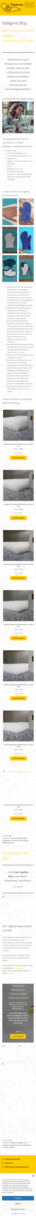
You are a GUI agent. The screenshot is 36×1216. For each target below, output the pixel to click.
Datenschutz (15, 1213)
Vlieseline (12, 1147)
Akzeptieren (18, 1198)
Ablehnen (18, 1204)
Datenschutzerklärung (12, 1159)
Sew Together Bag (25, 1145)
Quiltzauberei (18, 968)
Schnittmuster (14, 1145)
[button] (33, 1176)
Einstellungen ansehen (18, 1209)
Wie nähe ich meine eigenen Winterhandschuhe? (17, 38)
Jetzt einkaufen (18, 1036)
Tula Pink (5, 1147)
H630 (12, 1143)
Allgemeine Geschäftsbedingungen (17, 1167)
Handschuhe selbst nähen (19, 838)
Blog (10, 836)
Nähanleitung (6, 840)
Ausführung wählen (18, 458)
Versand (20, 455)
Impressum (22, 1213)
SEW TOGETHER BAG (15, 856)
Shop (10, 973)
